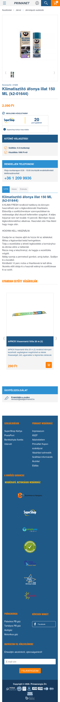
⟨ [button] (5, 72)
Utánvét (8, 443)
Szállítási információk (42, 456)
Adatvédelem (38, 439)
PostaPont (9, 435)
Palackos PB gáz (12, 621)
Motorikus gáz (11, 634)
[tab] (6, 189)
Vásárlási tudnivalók (41, 452)
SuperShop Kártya (13, 430)
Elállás (35, 465)
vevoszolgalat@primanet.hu (23, 399)
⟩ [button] (54, 72)
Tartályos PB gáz (12, 625)
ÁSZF (35, 435)
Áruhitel (36, 461)
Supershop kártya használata (18, 129)
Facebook (41, 624)
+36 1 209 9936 (17, 178)
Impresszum (38, 430)
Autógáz (8, 629)
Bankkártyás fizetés (13, 439)
